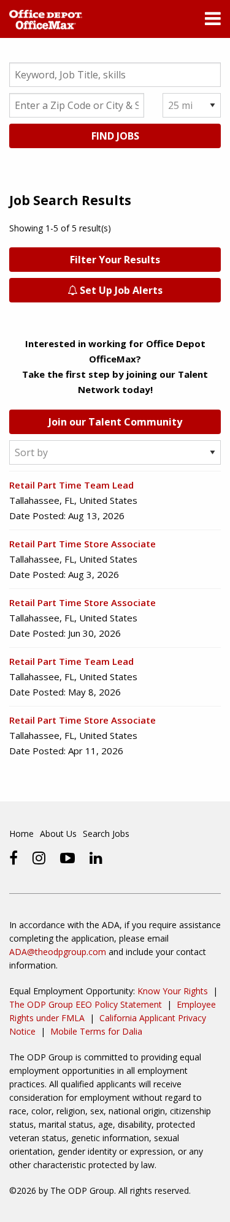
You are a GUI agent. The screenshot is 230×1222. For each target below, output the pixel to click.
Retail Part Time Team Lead (71, 485)
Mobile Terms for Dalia (96, 1031)
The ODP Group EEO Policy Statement (85, 1004)
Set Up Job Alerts (120, 290)
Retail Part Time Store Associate (82, 544)
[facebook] (13, 858)
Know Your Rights (172, 991)
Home (21, 833)
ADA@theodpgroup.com (57, 952)
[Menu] (213, 21)
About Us (58, 833)
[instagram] (39, 858)
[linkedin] (96, 858)
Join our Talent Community (115, 422)
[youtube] (67, 858)
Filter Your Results (115, 259)
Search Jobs (106, 833)
